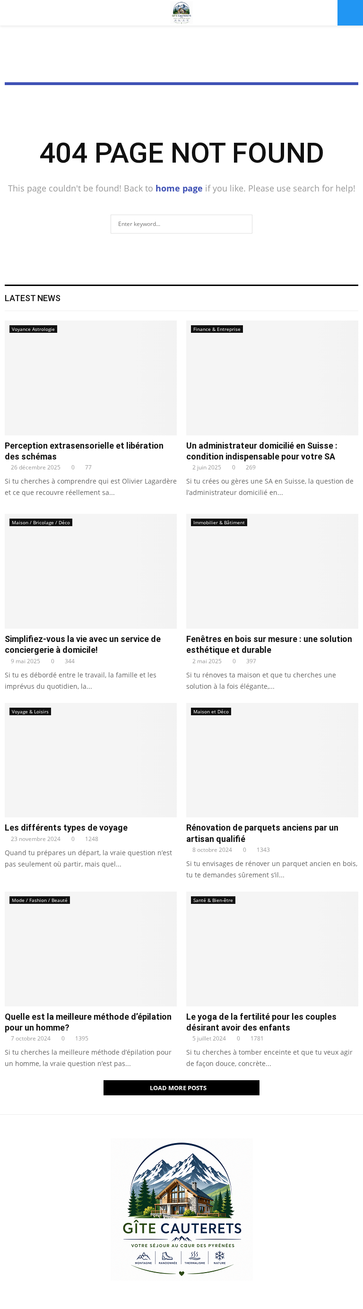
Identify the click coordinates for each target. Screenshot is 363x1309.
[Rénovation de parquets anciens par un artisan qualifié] (272, 760)
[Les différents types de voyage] (91, 760)
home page (179, 188)
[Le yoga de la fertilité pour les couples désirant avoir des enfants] (272, 949)
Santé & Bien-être (213, 900)
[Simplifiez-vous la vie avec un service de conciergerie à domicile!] (91, 571)
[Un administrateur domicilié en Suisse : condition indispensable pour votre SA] (272, 378)
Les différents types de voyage (66, 827)
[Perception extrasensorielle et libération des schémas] (91, 378)
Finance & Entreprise (217, 329)
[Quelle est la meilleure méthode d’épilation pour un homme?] (91, 949)
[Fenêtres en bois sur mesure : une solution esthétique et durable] (272, 571)
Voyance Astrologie (33, 329)
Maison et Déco (211, 711)
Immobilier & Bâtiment (219, 522)
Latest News (32, 298)
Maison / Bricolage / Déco (41, 522)
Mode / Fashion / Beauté (40, 900)
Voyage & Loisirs (30, 711)
